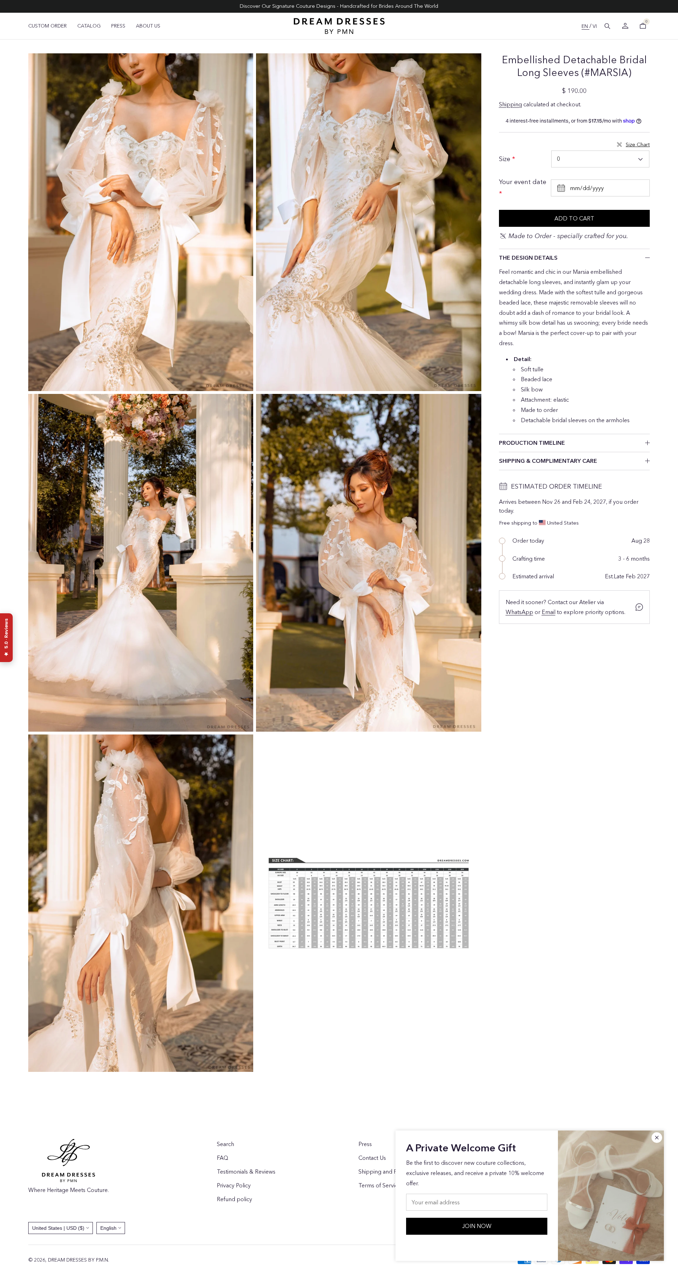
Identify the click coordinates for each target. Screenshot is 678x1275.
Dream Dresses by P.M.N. (78, 1260)
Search (225, 1143)
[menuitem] (47, 25)
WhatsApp (519, 611)
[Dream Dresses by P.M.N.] (339, 26)
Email (548, 611)
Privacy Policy (234, 1185)
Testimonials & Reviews (246, 1171)
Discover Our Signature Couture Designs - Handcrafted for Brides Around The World (339, 6)
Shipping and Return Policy (392, 1171)
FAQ (222, 1157)
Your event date (522, 182)
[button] (607, 26)
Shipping (510, 104)
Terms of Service (379, 1185)
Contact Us (372, 1157)
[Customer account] (625, 26)
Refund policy (234, 1199)
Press (365, 1143)
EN (585, 26)
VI (595, 26)
